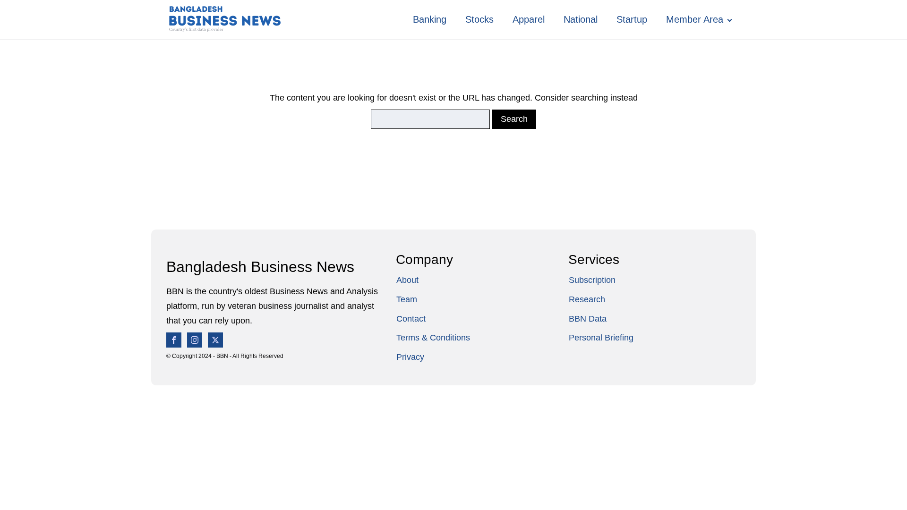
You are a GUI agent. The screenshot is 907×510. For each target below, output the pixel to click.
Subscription (592, 280)
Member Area (694, 19)
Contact (411, 318)
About (407, 280)
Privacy (410, 357)
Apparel (529, 19)
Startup (631, 19)
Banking (429, 19)
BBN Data (588, 318)
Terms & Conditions (433, 337)
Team (406, 299)
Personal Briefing (601, 337)
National (581, 19)
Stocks (479, 19)
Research (587, 299)
